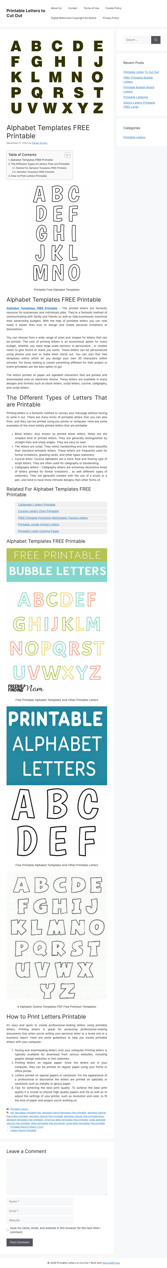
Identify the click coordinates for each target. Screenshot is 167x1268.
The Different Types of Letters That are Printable (40, 163)
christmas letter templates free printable (66, 1119)
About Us (56, 8)
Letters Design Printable (23, 1130)
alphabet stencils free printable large (84, 1116)
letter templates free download (48, 1123)
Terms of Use (91, 8)
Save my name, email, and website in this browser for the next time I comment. (55, 1230)
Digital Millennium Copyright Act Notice (73, 17)
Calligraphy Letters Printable (36, 504)
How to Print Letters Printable (29, 175)
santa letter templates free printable (85, 1123)
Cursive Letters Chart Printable (38, 511)
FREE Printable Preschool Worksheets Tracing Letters (53, 518)
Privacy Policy (111, 17)
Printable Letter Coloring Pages (38, 531)
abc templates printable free (25, 1112)
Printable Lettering (135, 97)
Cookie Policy (113, 8)
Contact (72, 8)
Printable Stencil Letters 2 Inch (26, 1126)
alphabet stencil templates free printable (64, 1112)
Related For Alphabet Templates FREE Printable (41, 168)
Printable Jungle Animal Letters (38, 524)
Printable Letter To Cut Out (141, 72)
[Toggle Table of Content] (65, 155)
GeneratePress (111, 1262)
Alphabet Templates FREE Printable (31, 159)
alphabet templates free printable (25, 1119)
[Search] (155, 40)
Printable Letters (19, 1109)
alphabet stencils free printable (46, 1116)
